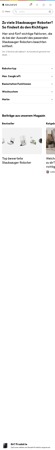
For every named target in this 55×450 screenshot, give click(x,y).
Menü (7, 11)
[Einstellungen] (30, 5)
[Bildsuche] (50, 11)
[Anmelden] (37, 4)
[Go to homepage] (9, 4)
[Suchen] (16, 11)
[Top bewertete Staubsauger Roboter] (22, 143)
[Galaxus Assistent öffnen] (44, 5)
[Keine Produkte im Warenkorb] (50, 5)
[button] (9, 54)
